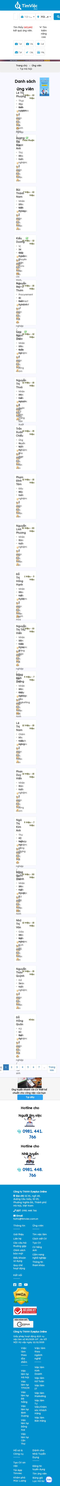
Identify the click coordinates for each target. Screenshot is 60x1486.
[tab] (30, 33)
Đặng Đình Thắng (20, 678)
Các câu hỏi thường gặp (19, 1244)
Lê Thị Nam (19, 726)
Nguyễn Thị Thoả (21, 384)
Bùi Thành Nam (20, 193)
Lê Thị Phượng (21, 94)
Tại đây (30, 1097)
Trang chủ (21, 65)
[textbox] (28, 16)
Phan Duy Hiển (19, 775)
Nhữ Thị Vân (18, 924)
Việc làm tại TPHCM (25, 1384)
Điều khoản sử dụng (19, 1259)
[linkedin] (21, 1285)
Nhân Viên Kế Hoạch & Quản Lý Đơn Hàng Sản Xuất (22, 408)
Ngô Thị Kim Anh (19, 825)
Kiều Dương (20, 240)
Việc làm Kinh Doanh (39, 1370)
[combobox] (27, 16)
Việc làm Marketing (40, 1395)
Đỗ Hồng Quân (19, 1021)
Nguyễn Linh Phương (21, 529)
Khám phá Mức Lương (19, 1479)
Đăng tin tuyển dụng (38, 1468)
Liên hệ (17, 1238)
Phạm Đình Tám (19, 481)
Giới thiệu (18, 1234)
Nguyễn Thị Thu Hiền (21, 629)
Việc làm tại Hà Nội (25, 1374)
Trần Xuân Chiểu (19, 432)
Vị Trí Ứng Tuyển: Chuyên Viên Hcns (22, 256)
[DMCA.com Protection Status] (21, 1296)
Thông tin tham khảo (38, 1263)
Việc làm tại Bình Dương (25, 1411)
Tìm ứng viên (39, 1473)
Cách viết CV (39, 1238)
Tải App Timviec (17, 1472)
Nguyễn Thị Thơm (21, 287)
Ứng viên (36, 65)
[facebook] (15, 1285)
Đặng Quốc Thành (20, 875)
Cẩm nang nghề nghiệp (39, 1256)
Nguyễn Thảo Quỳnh (21, 972)
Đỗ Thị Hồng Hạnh (19, 579)
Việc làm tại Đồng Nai (25, 1425)
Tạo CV (36, 1242)
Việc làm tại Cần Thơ (25, 1439)
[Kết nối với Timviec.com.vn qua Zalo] (48, 1480)
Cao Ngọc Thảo (19, 335)
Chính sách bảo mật (19, 1252)
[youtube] (26, 1285)
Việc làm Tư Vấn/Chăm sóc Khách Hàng (40, 1407)
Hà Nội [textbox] (45, 16)
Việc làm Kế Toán (39, 1380)
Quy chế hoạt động (19, 1267)
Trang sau (52, 1069)
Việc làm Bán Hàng (40, 1419)
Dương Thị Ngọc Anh (20, 143)
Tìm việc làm (39, 1234)
